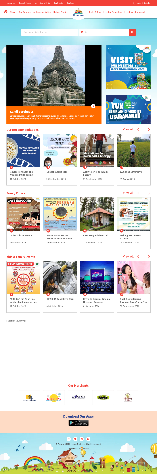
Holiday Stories (60, 12)
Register (147, 3)
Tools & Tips (95, 12)
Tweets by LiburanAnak (16, 321)
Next (99, 84)
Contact (70, 3)
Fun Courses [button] (25, 12)
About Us (11, 3)
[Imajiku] (84, 448)
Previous (8, 84)
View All (128, 129)
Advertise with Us (42, 3)
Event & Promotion (112, 12)
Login (139, 3)
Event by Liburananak (135, 12)
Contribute (58, 3)
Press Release (25, 3)
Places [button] (13, 12)
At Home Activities (42, 12)
